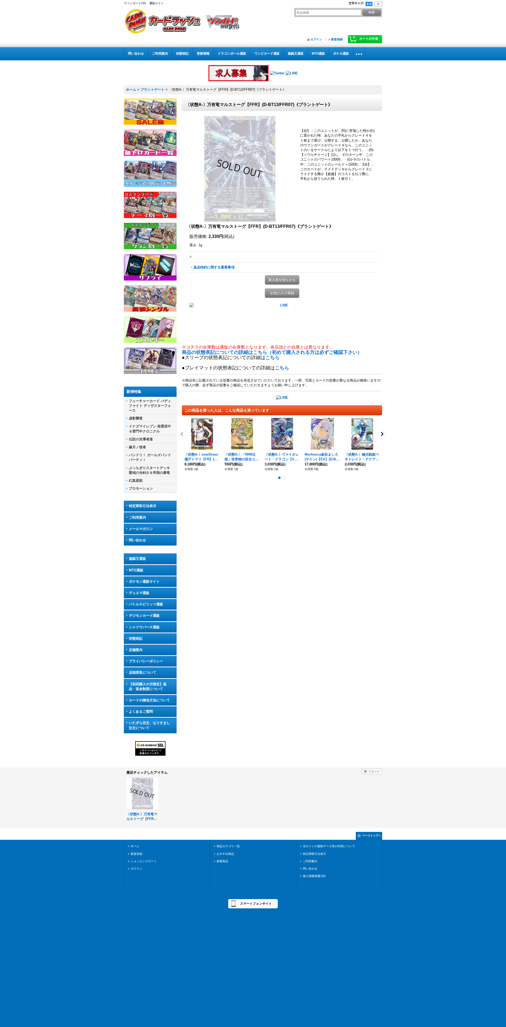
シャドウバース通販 (144, 627)
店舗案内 (136, 650)
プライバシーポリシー (146, 661)
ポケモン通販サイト (144, 582)
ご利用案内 (137, 517)
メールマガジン (141, 529)
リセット (374, 771)
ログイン (316, 39)
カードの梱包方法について (149, 700)
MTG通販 (136, 570)
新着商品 (222, 861)
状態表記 (136, 638)
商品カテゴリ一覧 (228, 846)
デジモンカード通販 (144, 616)
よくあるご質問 (141, 711)
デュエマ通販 (139, 593)
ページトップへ (371, 835)
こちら (272, 357)
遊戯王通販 (137, 559)
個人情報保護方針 (314, 875)
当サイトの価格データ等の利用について (329, 846)
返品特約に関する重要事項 (214, 267)
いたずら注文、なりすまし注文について (149, 725)
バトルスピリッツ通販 (146, 604)
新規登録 (337, 39)
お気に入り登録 (282, 293)
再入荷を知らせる (282, 280)
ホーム (135, 846)
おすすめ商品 (225, 853)
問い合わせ (137, 540)
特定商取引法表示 (142, 506)
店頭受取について (142, 672)
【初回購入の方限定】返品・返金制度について (148, 686)
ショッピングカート (144, 861)
